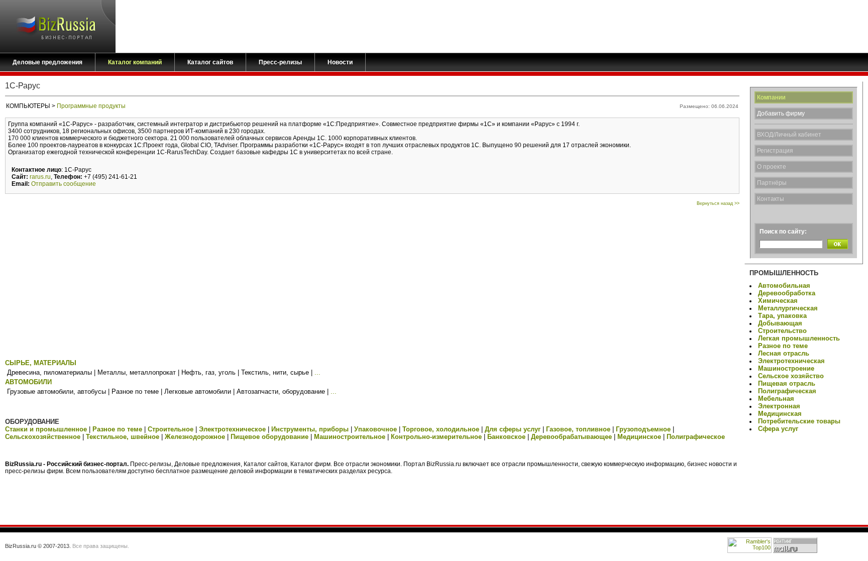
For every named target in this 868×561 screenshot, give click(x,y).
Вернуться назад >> (718, 203)
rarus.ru (40, 176)
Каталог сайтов (210, 62)
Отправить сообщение (63, 183)
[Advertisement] (372, 281)
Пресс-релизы (280, 62)
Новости (340, 62)
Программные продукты (91, 105)
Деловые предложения (47, 62)
